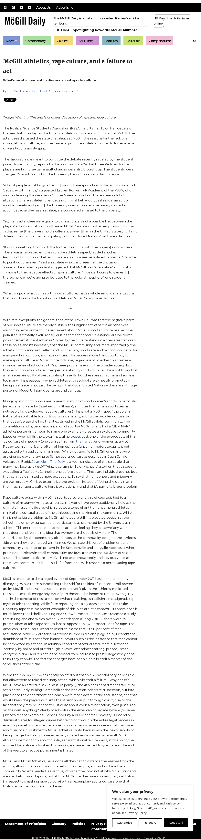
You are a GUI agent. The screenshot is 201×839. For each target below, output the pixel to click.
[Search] (194, 40)
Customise (124, 822)
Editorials (133, 41)
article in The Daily (50, 462)
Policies (78, 824)
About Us (43, 7)
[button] (16, 41)
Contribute (100, 829)
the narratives (87, 441)
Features (111, 41)
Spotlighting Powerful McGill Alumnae (105, 30)
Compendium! (160, 41)
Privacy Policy (137, 813)
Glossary (58, 824)
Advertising (64, 7)
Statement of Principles (25, 824)
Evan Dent (39, 91)
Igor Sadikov (16, 91)
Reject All (150, 822)
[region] (150, 808)
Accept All (176, 822)
